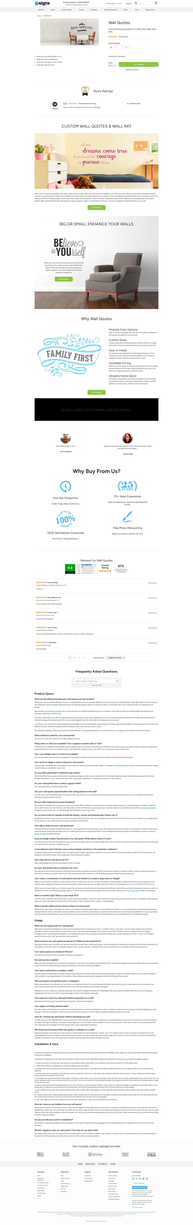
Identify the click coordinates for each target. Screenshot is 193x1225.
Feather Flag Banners (114, 1196)
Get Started (64, 279)
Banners (41, 10)
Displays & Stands (110, 10)
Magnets (94, 10)
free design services (148, 808)
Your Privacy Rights (137, 1207)
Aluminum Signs (112, 1175)
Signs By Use (150, 10)
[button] (135, 3)
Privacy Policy (145, 1202)
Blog (62, 1175)
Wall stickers (121, 765)
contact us (90, 749)
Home (39, 16)
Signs (53, 10)
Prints (126, 10)
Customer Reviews (42, 1185)
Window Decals (112, 1183)
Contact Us (88, 1175)
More (137, 10)
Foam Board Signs (113, 1194)
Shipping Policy (89, 1181)
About (39, 1175)
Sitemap (63, 1188)
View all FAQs (96, 685)
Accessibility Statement (40, 1179)
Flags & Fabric (67, 10)
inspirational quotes (63, 805)
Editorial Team (41, 1188)
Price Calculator (65, 1183)
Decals (81, 10)
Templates (64, 1191)
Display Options (98, 658)
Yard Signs (111, 1181)
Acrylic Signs (111, 1188)
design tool (124, 747)
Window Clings (112, 1186)
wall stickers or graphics (53, 711)
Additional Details (132, 70)
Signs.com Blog (136, 1175)
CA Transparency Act (43, 1182)
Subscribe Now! (139, 1187)
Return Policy (88, 1178)
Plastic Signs (111, 1191)
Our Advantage (41, 1193)
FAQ (52, 65)
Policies (39, 1196)
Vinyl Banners (112, 1178)
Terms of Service (136, 1204)
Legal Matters (41, 1190)
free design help (133, 891)
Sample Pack (64, 1186)
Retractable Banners (114, 1199)
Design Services (65, 1178)
